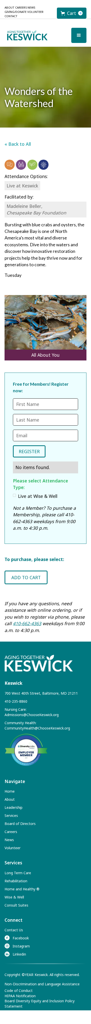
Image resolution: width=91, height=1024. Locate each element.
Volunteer (35, 12)
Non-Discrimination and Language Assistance (42, 984)
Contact (11, 16)
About (9, 7)
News (31, 7)
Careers (21, 7)
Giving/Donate (16, 12)
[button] (71, 13)
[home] (26, 35)
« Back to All (18, 144)
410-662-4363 (27, 623)
